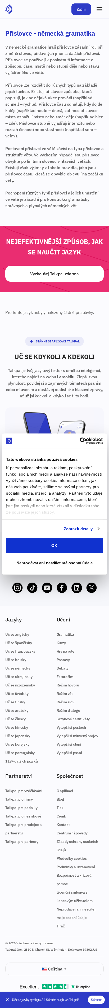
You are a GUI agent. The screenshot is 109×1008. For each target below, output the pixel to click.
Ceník (61, 816)
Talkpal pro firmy (19, 799)
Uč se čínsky (15, 719)
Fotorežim (65, 676)
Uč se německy (17, 668)
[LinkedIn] (76, 588)
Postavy (63, 659)
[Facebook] (62, 588)
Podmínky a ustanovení (76, 867)
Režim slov (65, 702)
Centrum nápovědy (72, 833)
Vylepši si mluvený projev (77, 735)
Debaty (63, 668)
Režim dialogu (68, 710)
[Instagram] (17, 588)
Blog (60, 799)
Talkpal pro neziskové (23, 816)
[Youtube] (47, 588)
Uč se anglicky (17, 634)
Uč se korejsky (17, 744)
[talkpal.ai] (8, 9)
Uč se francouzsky (20, 651)
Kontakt (63, 824)
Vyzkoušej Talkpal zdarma (54, 273)
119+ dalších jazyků (21, 761)
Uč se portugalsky (20, 752)
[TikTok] (32, 588)
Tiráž (61, 926)
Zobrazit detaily (78, 528)
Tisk (60, 807)
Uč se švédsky (17, 693)
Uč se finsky (15, 702)
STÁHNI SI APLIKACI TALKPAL (58, 341)
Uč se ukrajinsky (18, 676)
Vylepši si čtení (69, 744)
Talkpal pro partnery (21, 841)
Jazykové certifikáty (73, 719)
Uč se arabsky (16, 710)
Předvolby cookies (72, 858)
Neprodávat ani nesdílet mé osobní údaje (54, 562)
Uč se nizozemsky (20, 685)
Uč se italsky (15, 659)
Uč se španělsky (18, 642)
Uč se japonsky (17, 735)
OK (54, 545)
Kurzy (61, 642)
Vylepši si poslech (71, 727)
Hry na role (65, 651)
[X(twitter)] (91, 588)
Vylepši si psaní (69, 752)
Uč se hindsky (16, 727)
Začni (81, 9)
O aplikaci (65, 790)
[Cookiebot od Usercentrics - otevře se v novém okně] (80, 440)
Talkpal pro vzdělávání (23, 790)
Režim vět (65, 693)
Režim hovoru (68, 685)
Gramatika (65, 634)
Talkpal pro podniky (21, 807)
